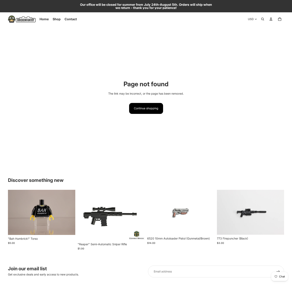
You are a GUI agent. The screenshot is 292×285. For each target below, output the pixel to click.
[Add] (69, 228)
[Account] (271, 19)
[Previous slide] (153, 212)
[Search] (262, 19)
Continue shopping (146, 108)
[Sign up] (278, 271)
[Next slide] (209, 212)
